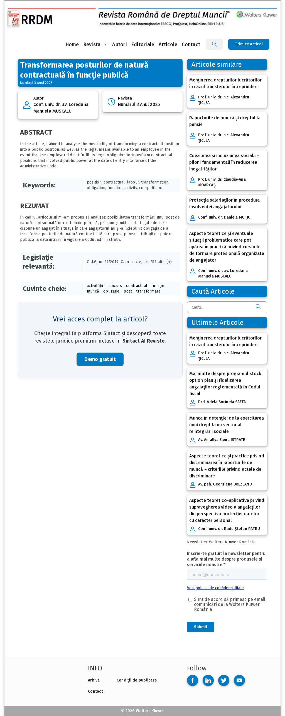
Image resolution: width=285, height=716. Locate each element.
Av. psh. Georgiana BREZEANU (225, 484)
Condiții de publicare (137, 680)
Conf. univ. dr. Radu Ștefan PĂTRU (229, 528)
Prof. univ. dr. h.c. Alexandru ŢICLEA (223, 100)
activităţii (95, 285)
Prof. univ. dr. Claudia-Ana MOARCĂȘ (222, 182)
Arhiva (94, 680)
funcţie (157, 285)
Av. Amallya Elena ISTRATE (221, 439)
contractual (136, 285)
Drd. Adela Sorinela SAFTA (222, 402)
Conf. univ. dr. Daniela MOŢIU (224, 217)
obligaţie (111, 291)
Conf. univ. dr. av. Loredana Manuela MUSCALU (61, 108)
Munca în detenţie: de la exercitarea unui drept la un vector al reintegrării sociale (226, 424)
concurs (114, 285)
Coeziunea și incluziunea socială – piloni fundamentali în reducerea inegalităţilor (224, 162)
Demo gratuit (100, 359)
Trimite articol (249, 44)
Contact (95, 691)
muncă (93, 291)
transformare (148, 291)
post (128, 291)
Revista (92, 44)
